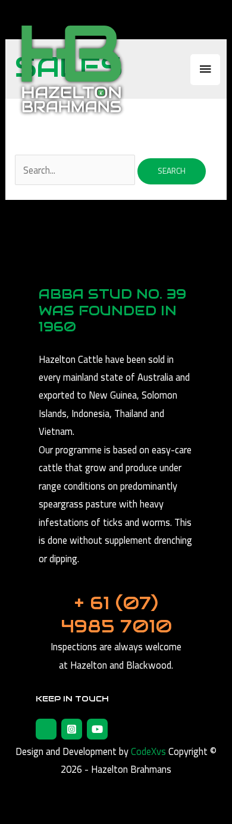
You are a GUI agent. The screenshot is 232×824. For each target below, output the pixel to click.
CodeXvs (148, 751)
